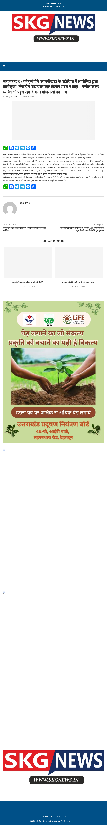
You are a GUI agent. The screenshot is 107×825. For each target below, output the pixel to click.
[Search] (102, 66)
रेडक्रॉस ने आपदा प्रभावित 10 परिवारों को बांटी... (28, 282)
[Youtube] (56, 806)
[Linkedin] (50, 806)
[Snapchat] (69, 806)
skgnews (74, 821)
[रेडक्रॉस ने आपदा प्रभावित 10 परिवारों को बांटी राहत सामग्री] (28, 263)
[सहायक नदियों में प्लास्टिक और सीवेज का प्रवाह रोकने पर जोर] (79, 263)
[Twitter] (38, 806)
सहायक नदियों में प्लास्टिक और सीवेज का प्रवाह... (78, 282)
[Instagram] (44, 806)
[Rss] (75, 806)
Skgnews (14, 97)
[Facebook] (32, 806)
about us (60, 7)
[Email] (62, 806)
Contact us (48, 7)
